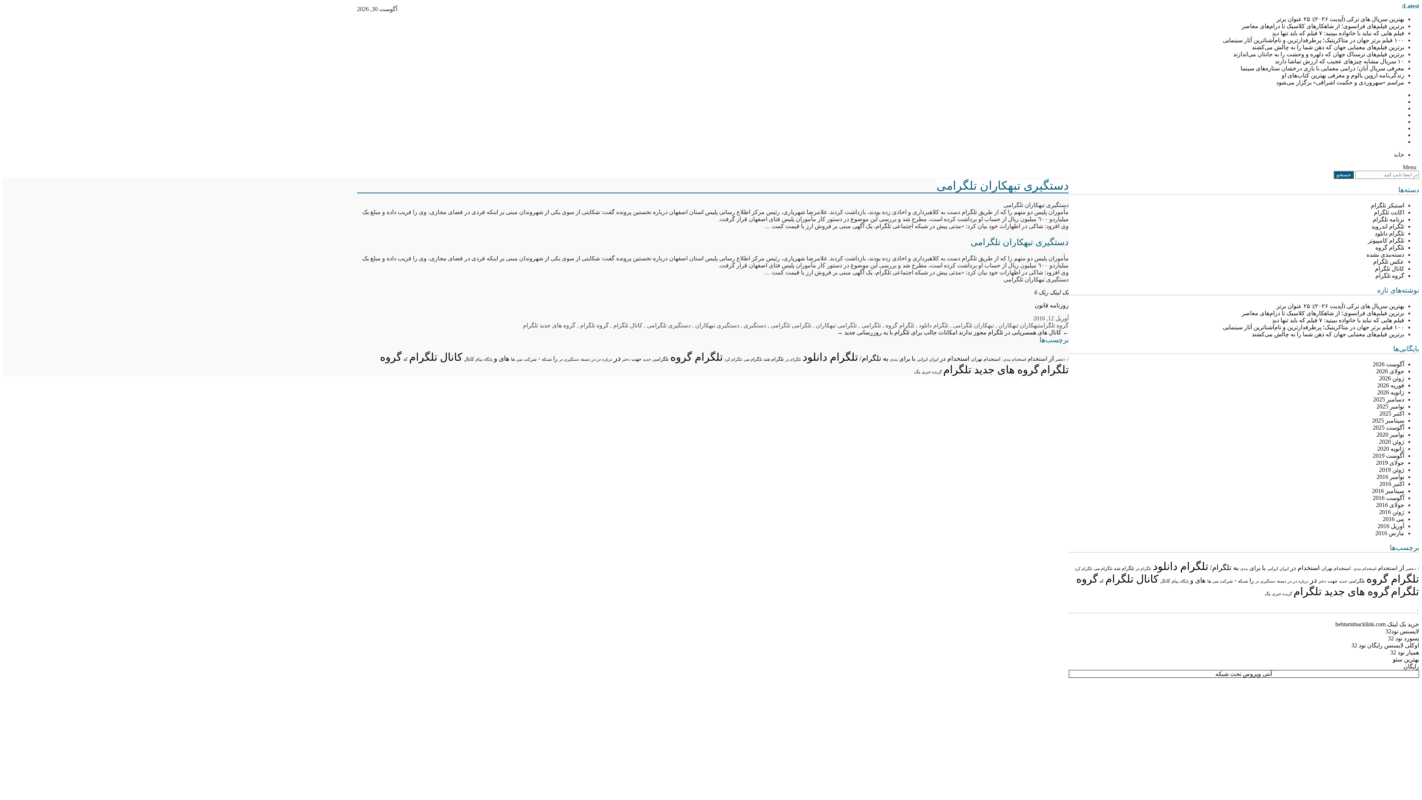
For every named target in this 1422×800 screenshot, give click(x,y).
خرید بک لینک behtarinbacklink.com (1377, 624)
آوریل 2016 (1391, 526)
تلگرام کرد (1083, 568)
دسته (1281, 581)
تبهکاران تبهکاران (1019, 325)
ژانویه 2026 (1390, 392)
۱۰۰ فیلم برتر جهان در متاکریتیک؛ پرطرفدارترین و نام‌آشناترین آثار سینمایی (1313, 40)
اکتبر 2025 (1391, 413)
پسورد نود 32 (1403, 638)
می (1215, 581)
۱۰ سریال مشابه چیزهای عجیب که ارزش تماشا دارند (1339, 61)
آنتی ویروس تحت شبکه (1243, 674)
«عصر (1411, 568)
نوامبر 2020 (1390, 434)
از (1401, 567)
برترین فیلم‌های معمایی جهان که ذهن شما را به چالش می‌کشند (1328, 47)
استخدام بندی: (1364, 568)
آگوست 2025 (1388, 427)
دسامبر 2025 (1388, 399)
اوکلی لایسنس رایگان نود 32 (1385, 645)
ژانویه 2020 (1390, 449)
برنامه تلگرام (1388, 219)
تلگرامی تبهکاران (836, 325)
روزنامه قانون (1052, 305)
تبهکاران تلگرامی (973, 325)
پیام (1175, 581)
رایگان (1411, 666)
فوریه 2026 (1390, 385)
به (1236, 567)
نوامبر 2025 (1390, 406)
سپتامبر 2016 (1388, 491)
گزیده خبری (1282, 593)
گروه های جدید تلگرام (1341, 591)
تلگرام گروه (1389, 247)
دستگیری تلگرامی (669, 325)
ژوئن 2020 (1391, 442)
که (1101, 581)
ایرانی (1272, 568)
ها (1209, 581)
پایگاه (1184, 581)
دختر (1322, 581)
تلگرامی (1357, 581)
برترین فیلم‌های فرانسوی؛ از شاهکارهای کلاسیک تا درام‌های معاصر (1323, 26)
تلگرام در (1143, 568)
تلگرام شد (1124, 568)
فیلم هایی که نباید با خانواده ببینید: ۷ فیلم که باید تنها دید (1338, 33)
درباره (1303, 581)
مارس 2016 (1389, 533)
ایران (1284, 568)
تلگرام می (1103, 568)
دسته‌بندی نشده (1385, 254)
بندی (1244, 568)
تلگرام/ (1221, 567)
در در (1292, 581)
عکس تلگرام (1388, 262)
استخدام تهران (1336, 568)
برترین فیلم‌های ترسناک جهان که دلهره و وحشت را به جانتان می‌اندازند (1318, 54)
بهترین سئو (1406, 659)
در (1313, 580)
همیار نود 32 (1404, 652)
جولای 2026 (1390, 371)
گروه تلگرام (1389, 276)
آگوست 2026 (1388, 364)
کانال (1165, 581)
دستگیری (755, 325)
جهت (1333, 581)
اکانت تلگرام (1389, 212)
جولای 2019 (1390, 463)
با (1264, 567)
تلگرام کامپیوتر (1386, 240)
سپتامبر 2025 (1388, 420)
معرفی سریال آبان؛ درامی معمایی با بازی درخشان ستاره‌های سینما (1322, 68)
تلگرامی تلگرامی (791, 325)
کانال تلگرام (1389, 269)
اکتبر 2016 (1391, 484)
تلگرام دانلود (1389, 233)
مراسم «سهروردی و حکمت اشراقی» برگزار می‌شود (1340, 82)
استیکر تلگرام (1387, 205)
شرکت (1226, 581)
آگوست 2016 (1388, 498)
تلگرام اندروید (1387, 226)
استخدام (1388, 568)
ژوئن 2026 (1391, 378)
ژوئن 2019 (1391, 470)
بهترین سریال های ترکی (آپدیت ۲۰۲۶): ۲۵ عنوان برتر (1340, 19)
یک (1268, 593)
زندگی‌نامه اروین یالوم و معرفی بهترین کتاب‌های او (1343, 75)
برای (1255, 568)
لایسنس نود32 (1402, 631)
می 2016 (1393, 519)
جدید (1343, 581)
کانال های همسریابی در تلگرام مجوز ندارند (1014, 332)
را (1251, 580)
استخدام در (1305, 567)
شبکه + (1241, 581)
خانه (1399, 154)
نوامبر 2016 (1390, 477)
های (1200, 580)
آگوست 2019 (1388, 456)
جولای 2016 (1390, 505)
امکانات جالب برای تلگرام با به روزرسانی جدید (897, 332)
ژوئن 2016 (1391, 512)
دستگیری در (1265, 581)
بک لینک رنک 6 (1051, 292)
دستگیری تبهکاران (717, 325)
